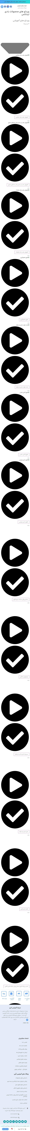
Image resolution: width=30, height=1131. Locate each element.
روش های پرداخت (22, 1049)
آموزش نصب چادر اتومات (22, 252)
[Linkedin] (16, 1121)
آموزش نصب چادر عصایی (22, 117)
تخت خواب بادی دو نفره (22, 387)
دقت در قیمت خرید (22, 1056)
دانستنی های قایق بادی (21, 1085)
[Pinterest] (10, 1121)
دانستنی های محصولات (21, 1078)
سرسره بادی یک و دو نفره (21, 754)
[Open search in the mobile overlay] (11, 6)
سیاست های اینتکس (22, 1059)
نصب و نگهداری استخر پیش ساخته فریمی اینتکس (16, 1095)
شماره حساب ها (23, 1046)
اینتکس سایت (23, 1103)
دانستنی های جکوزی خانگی (20, 1088)
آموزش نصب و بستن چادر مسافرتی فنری (18, 185)
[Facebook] (25, 1121)
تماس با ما (24, 1042)
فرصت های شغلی (22, 1063)
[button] (2, 6)
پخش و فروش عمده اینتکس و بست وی (17, 1081)
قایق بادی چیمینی (23, 522)
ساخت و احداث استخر (22, 1091)
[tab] (15, 88)
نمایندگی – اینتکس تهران (20, 1069)
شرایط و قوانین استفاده (21, 1066)
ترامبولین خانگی (24, 677)
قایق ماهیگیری (24, 320)
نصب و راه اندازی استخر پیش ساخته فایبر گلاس (16, 986)
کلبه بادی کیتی (24, 909)
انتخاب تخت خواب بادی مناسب (19, 1100)
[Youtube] (19, 1121)
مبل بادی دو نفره (23, 832)
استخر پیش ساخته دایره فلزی (20, 599)
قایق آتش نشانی (24, 455)
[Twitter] (22, 1121)
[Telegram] (7, 1121)
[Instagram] (13, 1121)
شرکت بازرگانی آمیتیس (22, 6)
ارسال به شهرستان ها (21, 1052)
